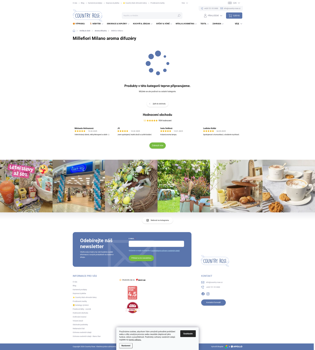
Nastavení (125, 345)
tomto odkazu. (135, 340)
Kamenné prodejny (95, 3)
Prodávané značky (157, 3)
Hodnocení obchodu (157, 115)
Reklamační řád (79, 329)
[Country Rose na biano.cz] (132, 293)
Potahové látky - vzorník (82, 309)
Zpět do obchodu (159, 104)
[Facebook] (203, 293)
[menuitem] (80, 23)
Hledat (178, 16)
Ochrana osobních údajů (82, 332)
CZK (235, 3)
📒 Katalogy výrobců (81, 305)
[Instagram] (208, 293)
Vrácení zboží (78, 321)
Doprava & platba (112, 3)
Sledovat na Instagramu (160, 220)
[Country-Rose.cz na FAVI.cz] (133, 307)
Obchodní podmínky (80, 325)
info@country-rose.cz (214, 282)
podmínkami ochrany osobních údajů (165, 251)
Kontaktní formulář (213, 302)
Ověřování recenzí (79, 317)
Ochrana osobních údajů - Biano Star (87, 336)
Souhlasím (188, 333)
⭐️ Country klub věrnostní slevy (135, 3)
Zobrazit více (157, 145)
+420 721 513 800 (213, 287)
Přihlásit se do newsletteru (141, 258)
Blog (82, 3)
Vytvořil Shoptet (217, 347)
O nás (75, 3)
